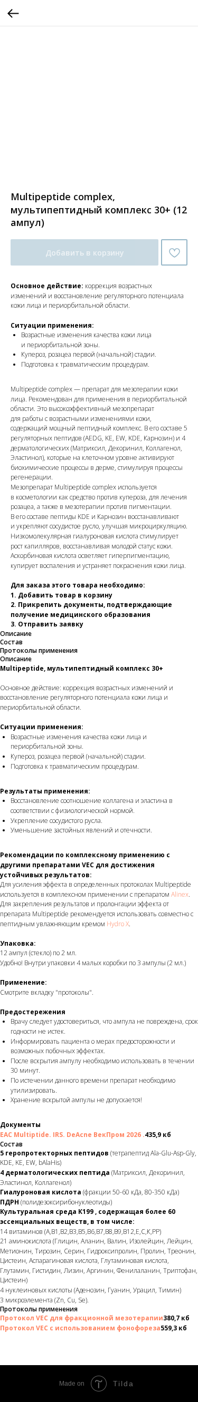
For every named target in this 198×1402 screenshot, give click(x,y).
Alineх (179, 894)
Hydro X (118, 923)
